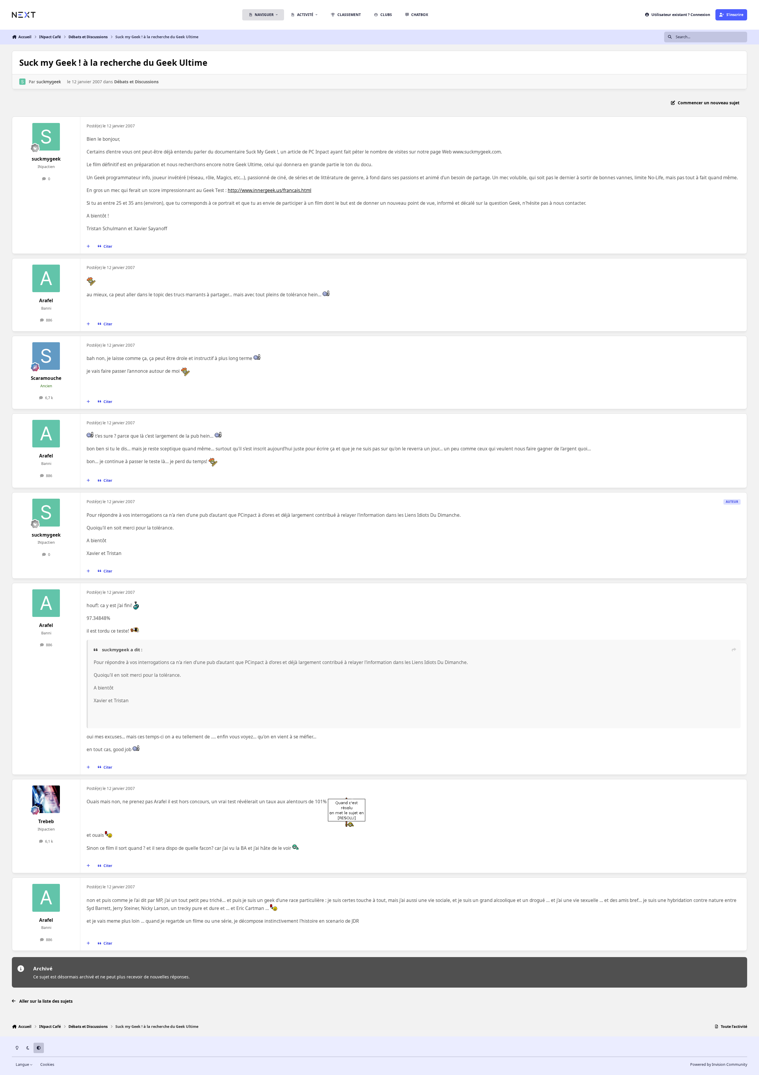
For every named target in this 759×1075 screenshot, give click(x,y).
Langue (23, 1064)
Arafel (46, 300)
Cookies (47, 1064)
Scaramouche (46, 378)
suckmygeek (48, 81)
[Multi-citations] (88, 246)
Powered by (718, 1064)
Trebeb (46, 821)
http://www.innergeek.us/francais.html (269, 190)
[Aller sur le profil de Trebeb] (46, 799)
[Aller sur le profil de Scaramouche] (46, 356)
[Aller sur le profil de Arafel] (46, 278)
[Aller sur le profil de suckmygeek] (22, 82)
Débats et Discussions (136, 81)
